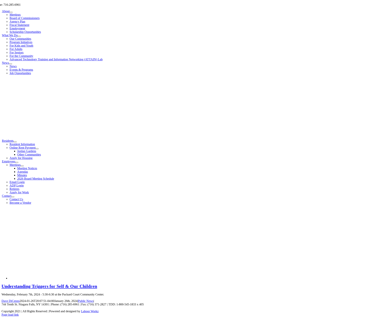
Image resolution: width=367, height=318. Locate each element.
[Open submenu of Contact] (12, 196)
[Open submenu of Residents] (15, 141)
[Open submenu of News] (10, 63)
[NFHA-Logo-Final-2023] (113, 134)
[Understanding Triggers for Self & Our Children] (66, 278)
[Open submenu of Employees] (16, 162)
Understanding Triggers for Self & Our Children (49, 286)
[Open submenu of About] (11, 12)
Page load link (10, 314)
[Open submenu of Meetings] (22, 165)
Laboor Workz (90, 311)
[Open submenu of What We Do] (19, 36)
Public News (85, 301)
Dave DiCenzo (11, 301)
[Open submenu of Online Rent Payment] (37, 148)
